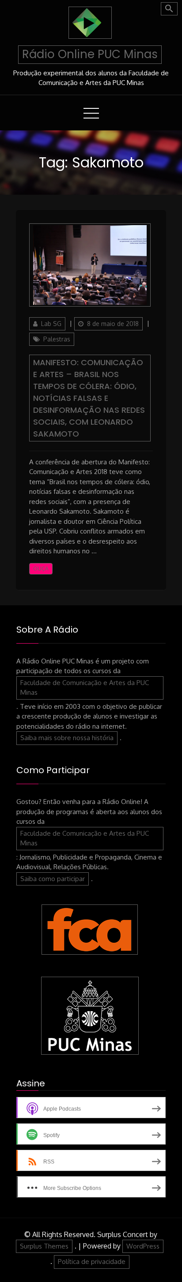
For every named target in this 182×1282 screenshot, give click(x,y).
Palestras (56, 339)
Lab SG (51, 323)
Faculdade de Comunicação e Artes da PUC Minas (84, 687)
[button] (169, 8)
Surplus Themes (44, 1246)
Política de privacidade (91, 1261)
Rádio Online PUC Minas (90, 54)
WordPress (142, 1246)
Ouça (41, 568)
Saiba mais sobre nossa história (67, 738)
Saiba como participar (52, 878)
